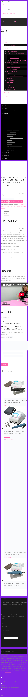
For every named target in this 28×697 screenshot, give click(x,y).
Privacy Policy (8, 672)
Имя (2, 353)
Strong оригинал (14, 55)
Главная (6, 38)
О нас (5, 42)
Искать (2, 638)
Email (2, 356)
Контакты (6, 100)
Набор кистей (13, 69)
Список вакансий (11, 45)
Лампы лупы (10, 82)
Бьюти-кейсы (10, 73)
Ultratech (12, 64)
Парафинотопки (11, 89)
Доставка (6, 92)
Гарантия (6, 96)
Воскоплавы (10, 78)
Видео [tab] (5, 213)
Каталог (6, 48)
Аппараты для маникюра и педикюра (16, 53)
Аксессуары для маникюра (13, 67)
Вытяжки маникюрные (12, 62)
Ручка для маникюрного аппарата (18, 60)
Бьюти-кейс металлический (16, 76)
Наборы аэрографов (12, 71)
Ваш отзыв (3, 340)
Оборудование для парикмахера (15, 85)
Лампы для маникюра (12, 51)
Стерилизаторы (10, 87)
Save (2, 691)
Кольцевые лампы (11, 80)
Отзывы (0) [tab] (6, 215)
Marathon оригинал (14, 58)
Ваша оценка (4, 337)
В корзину (4, 201)
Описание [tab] (6, 211)
